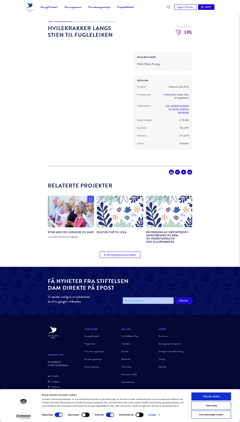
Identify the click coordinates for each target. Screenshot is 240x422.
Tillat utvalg (211, 405)
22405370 (56, 361)
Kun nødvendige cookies (211, 414)
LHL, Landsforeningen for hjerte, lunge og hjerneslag (177, 109)
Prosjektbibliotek (125, 7)
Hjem (50, 22)
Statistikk (162, 366)
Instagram (55, 381)
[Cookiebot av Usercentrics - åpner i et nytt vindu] (23, 417)
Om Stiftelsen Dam (130, 336)
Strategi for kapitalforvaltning (170, 351)
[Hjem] (64, 332)
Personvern (163, 336)
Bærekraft (126, 359)
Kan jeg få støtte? (49, 7)
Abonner (183, 300)
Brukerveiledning (91, 366)
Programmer (89, 343)
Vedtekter (126, 343)
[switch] (86, 415)
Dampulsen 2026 (129, 374)
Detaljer (152, 415)
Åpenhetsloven (128, 382)
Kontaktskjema (61, 365)
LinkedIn (55, 376)
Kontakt (125, 351)
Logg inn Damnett (185, 7)
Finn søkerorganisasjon (99, 7)
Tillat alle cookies (211, 396)
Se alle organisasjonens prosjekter (120, 255)
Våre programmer (73, 7)
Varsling (161, 359)
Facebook (55, 387)
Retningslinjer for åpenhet (169, 343)
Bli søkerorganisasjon (93, 359)
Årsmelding (126, 366)
